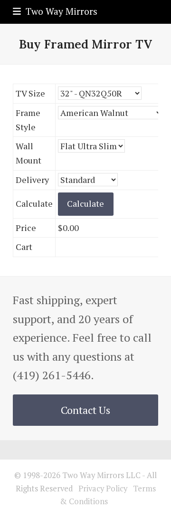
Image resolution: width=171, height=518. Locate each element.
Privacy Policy (102, 488)
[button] (55, 11)
